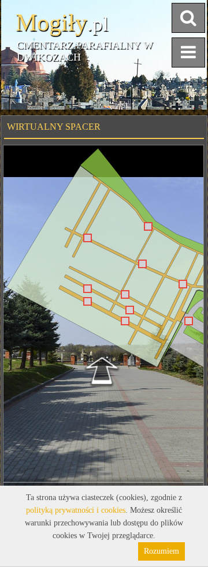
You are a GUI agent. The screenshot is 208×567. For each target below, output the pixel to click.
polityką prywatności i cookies (75, 510)
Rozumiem (161, 551)
